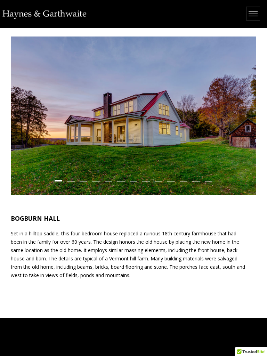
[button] (58, 180)
